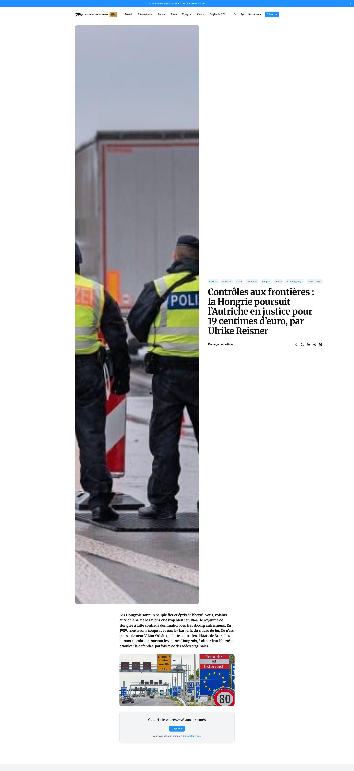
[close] (350, 3)
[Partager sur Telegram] (315, 344)
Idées (174, 14)
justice (278, 281)
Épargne (186, 14)
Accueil (128, 14)
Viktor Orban (314, 281)
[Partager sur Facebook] (296, 344)
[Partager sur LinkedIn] (308, 344)
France (161, 14)
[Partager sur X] (302, 344)
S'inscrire (272, 14)
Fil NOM (213, 281)
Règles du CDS (218, 14)
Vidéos (200, 14)
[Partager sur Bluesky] (320, 344)
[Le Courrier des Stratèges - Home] (97, 14)
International (145, 14)
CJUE (239, 281)
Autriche (226, 281)
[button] (235, 14)
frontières (252, 281)
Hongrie (266, 281)
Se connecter (255, 14)
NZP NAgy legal (295, 281)
